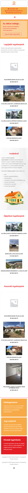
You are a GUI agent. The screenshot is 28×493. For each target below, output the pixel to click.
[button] (14, 17)
